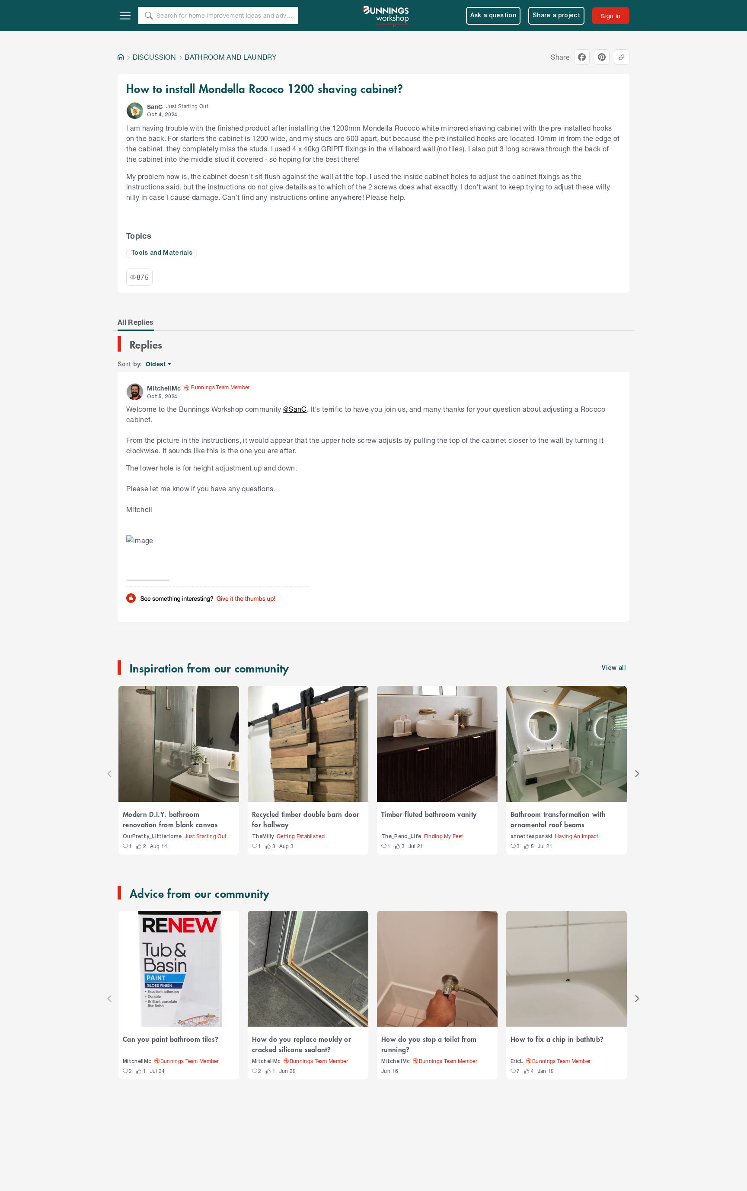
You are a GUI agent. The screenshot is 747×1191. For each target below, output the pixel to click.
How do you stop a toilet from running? (428, 1044)
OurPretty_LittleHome (152, 836)
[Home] (121, 57)
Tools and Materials (161, 253)
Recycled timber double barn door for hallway (305, 819)
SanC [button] (155, 106)
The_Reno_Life (401, 836)
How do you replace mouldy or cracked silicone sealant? (301, 1044)
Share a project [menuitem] (556, 16)
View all (614, 668)
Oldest (156, 364)
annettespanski (531, 836)
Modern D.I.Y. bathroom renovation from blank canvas (170, 819)
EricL (517, 1061)
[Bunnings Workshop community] (386, 15)
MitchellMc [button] (164, 388)
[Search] (148, 15)
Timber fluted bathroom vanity (428, 814)
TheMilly (263, 836)
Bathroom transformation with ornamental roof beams (558, 819)
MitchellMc (137, 1061)
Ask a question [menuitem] (493, 16)
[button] (135, 110)
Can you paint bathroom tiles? (170, 1039)
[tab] (135, 322)
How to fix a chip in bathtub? (557, 1039)
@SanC (295, 409)
